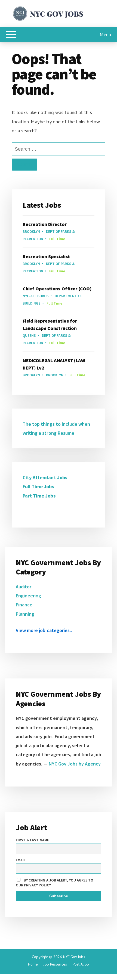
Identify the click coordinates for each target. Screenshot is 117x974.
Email (21, 859)
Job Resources (55, 964)
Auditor (23, 586)
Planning (25, 614)
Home (33, 964)
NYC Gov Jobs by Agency (75, 764)
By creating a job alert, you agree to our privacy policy (55, 882)
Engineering (28, 595)
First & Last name (32, 840)
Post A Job (81, 964)
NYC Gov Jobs (74, 956)
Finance (24, 604)
